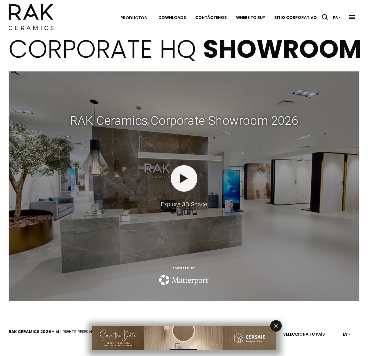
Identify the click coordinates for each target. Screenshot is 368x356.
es (335, 18)
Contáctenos (211, 17)
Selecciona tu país (304, 334)
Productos (133, 18)
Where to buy (250, 17)
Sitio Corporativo (295, 17)
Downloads (172, 17)
